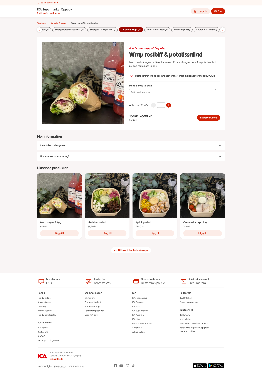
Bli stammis (90, 298)
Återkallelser (185, 319)
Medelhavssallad (97, 222)
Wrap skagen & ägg (50, 222)
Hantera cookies (187, 331)
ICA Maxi (136, 319)
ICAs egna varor (139, 298)
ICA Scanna (43, 332)
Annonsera (137, 327)
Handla (41, 292)
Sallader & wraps (58, 23)
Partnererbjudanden (94, 310)
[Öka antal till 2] (168, 105)
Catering (42, 306)
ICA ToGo (42, 336)
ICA (134, 292)
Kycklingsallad (143, 222)
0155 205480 (56, 359)
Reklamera (185, 315)
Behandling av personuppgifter (194, 327)
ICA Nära (136, 306)
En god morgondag (189, 302)
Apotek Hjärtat (45, 310)
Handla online (44, 298)
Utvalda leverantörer (142, 323)
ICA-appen (43, 327)
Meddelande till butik (140, 85)
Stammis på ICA (93, 292)
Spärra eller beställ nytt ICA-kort (194, 323)
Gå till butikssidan (49, 2)
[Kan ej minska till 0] (153, 105)
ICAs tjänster (45, 322)
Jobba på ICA (138, 332)
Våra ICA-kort (91, 315)
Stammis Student (93, 302)
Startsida (41, 23)
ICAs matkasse (44, 302)
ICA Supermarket (140, 310)
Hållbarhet (185, 292)
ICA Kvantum (138, 315)
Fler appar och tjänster (48, 340)
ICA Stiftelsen (186, 298)
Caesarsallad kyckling (195, 222)
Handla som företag (47, 315)
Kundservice (186, 309)
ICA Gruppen (138, 302)
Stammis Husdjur (93, 306)
